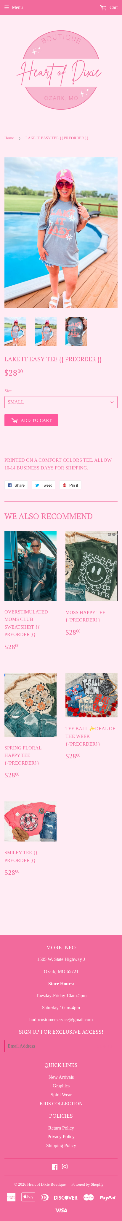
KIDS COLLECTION (61, 1103)
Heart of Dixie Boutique (46, 1184)
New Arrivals (61, 1077)
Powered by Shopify (87, 1184)
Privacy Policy (61, 1136)
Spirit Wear (61, 1094)
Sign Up (105, 1046)
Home (9, 138)
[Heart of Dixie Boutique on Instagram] (65, 1167)
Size (8, 391)
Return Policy (61, 1127)
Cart (113, 7)
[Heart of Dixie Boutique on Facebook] (55, 1167)
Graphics (61, 1085)
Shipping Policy (61, 1145)
